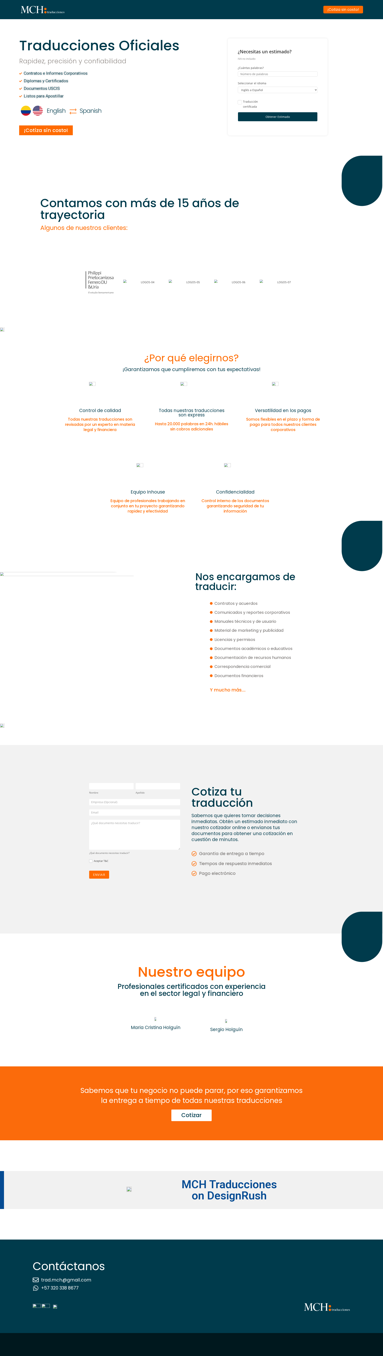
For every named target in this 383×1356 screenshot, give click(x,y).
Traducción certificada (250, 104)
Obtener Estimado (278, 117)
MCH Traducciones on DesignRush (229, 1190)
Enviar (99, 875)
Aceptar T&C (100, 861)
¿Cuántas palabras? (251, 68)
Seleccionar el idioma (252, 83)
